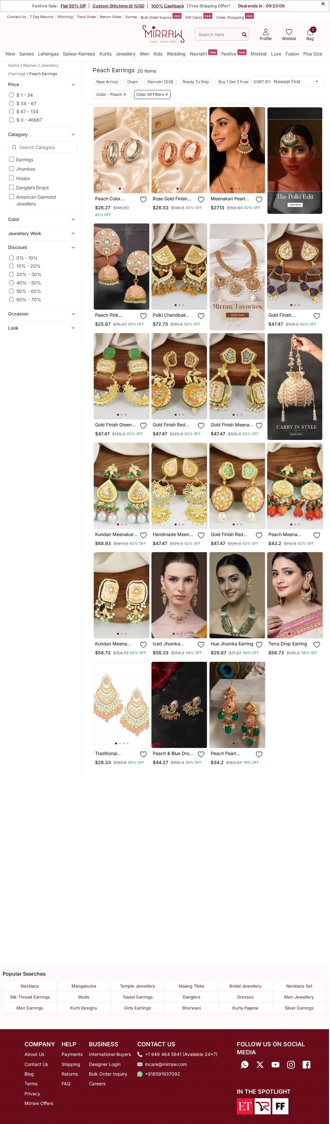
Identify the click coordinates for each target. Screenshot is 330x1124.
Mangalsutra (84, 986)
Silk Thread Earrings (30, 997)
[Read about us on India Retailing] (263, 1105)
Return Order (110, 17)
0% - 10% (27, 258)
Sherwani (191, 1007)
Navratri (203, 53)
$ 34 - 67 (26, 103)
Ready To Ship (196, 81)
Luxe (276, 53)
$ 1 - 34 (24, 95)
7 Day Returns (41, 17)
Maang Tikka (191, 986)
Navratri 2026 (160, 81)
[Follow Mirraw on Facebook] (306, 1064)
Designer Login (105, 1064)
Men (144, 53)
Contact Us (16, 17)
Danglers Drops (32, 187)
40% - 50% (28, 282)
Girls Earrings (137, 1007)
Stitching (65, 17)
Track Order (86, 17)
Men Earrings (29, 1007)
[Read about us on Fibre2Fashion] (280, 1105)
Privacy (32, 1093)
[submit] (244, 34)
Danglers (191, 997)
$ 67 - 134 (27, 111)
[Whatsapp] (245, 1064)
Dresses (245, 997)
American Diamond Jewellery (36, 200)
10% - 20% (28, 266)
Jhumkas (25, 169)
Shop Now (127, 183)
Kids (157, 53)
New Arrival (107, 81)
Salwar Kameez (79, 53)
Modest (259, 53)
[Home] (163, 33)
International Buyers (110, 1054)
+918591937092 (162, 1074)
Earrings (24, 159)
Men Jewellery (299, 997)
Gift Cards (198, 17)
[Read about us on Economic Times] (245, 1105)
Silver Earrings (299, 1007)
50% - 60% (28, 291)
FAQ (66, 1083)
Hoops (23, 178)
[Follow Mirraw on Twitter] (260, 1064)
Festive (233, 53)
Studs (83, 997)
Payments (72, 1054)
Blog (29, 1074)
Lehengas (48, 53)
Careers (97, 1083)
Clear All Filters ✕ (152, 94)
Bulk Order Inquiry (160, 17)
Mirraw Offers (38, 1103)
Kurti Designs (83, 1007)
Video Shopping (234, 17)
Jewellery (126, 53)
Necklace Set (299, 986)
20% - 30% (29, 274)
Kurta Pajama (245, 1007)
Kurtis (106, 53)
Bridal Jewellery (245, 986)
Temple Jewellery (137, 986)
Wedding (176, 53)
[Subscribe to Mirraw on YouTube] (275, 1064)
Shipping (71, 1064)
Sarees (26, 53)
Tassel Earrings (137, 997)
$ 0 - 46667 (29, 120)
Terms (30, 1083)
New (10, 53)
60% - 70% (28, 299)
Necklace (30, 986)
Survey (131, 17)
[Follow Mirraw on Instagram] (291, 1064)
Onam (132, 81)
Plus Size (312, 53)
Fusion (292, 53)
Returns (70, 1074)
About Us (34, 1054)
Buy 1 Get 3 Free (233, 81)
